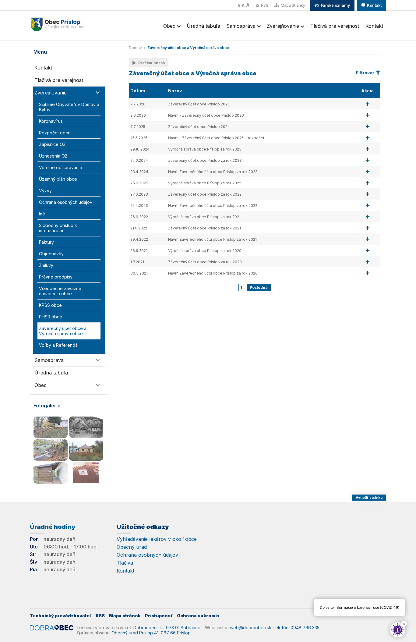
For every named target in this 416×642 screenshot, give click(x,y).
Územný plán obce (58, 179)
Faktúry (46, 242)
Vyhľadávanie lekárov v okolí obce (157, 539)
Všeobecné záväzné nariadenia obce (60, 291)
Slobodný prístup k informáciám (58, 228)
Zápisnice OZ (52, 144)
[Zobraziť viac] (367, 104)
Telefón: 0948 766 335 (296, 627)
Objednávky (51, 253)
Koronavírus (51, 121)
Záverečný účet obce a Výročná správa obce (62, 331)
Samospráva (241, 26)
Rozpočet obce (55, 132)
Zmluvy (46, 265)
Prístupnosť (159, 615)
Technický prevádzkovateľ (60, 615)
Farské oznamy (335, 5)
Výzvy (45, 190)
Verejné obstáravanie (60, 167)
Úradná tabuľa (203, 26)
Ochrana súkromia (198, 615)
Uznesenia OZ (53, 155)
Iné (42, 213)
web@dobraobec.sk (250, 627)
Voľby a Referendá (58, 345)
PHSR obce (50, 316)
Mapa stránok (125, 615)
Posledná (259, 287)
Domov (135, 47)
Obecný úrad (132, 547)
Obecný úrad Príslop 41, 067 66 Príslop (151, 632)
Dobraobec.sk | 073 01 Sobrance (166, 627)
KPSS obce (50, 305)
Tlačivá (125, 563)
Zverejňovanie (284, 26)
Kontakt (374, 5)
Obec (170, 26)
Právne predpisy (55, 276)
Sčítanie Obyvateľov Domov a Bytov (69, 107)
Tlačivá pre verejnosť (334, 26)
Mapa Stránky (292, 5)
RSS (264, 5)
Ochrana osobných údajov (65, 202)
